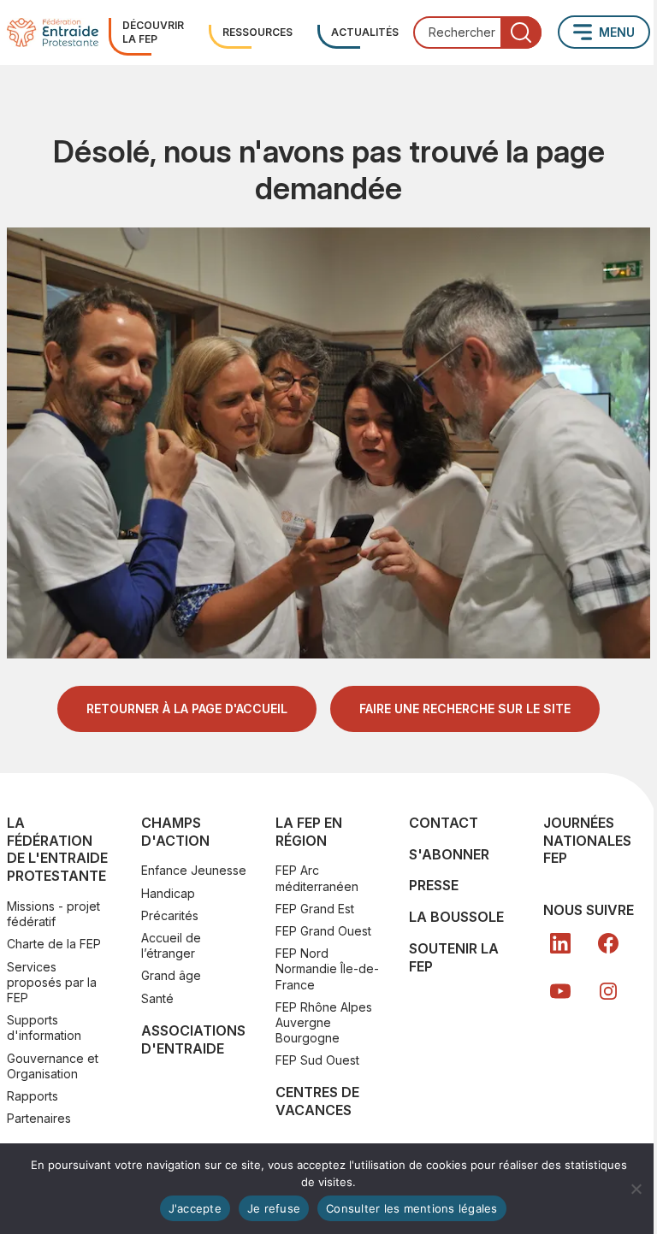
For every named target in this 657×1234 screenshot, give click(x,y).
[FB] (608, 943)
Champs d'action (175, 831)
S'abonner (449, 854)
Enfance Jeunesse (193, 870)
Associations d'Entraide (193, 1039)
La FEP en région (308, 831)
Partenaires (39, 1118)
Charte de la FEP (54, 943)
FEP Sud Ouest (317, 1060)
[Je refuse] (635, 1188)
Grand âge (171, 975)
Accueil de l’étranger (171, 945)
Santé (157, 998)
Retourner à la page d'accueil (186, 708)
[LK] (560, 943)
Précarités (169, 915)
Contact (443, 822)
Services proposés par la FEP (52, 982)
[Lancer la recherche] (521, 32)
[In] (608, 991)
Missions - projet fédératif (53, 914)
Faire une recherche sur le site (465, 708)
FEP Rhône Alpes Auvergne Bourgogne (323, 1022)
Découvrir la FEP (153, 32)
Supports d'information (44, 1027)
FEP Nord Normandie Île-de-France (327, 968)
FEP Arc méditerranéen (316, 878)
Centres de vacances (317, 1101)
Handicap (168, 893)
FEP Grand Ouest (323, 931)
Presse (434, 885)
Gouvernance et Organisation (52, 1066)
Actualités (365, 32)
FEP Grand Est (314, 908)
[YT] (560, 991)
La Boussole (456, 916)
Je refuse (273, 1208)
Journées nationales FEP (587, 840)
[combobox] (477, 32)
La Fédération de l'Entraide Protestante (57, 849)
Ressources (257, 32)
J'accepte (195, 1208)
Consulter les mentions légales (412, 1208)
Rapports (32, 1096)
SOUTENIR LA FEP (454, 957)
